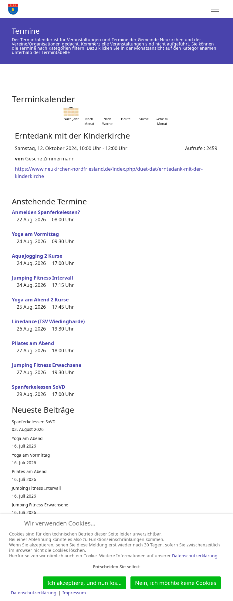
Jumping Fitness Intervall (42, 277)
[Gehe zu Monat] (162, 111)
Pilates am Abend (33, 343)
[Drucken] (219, 96)
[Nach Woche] (107, 111)
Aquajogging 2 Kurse (37, 256)
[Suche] (143, 111)
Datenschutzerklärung (195, 556)
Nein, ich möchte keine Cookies (175, 582)
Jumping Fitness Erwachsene (46, 365)
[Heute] (125, 111)
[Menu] (215, 9)
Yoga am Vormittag (35, 234)
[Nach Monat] (89, 111)
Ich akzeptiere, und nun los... (84, 582)
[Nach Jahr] (71, 111)
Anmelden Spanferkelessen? (46, 212)
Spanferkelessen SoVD (38, 387)
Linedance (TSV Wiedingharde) (48, 321)
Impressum (74, 593)
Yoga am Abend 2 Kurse (40, 299)
